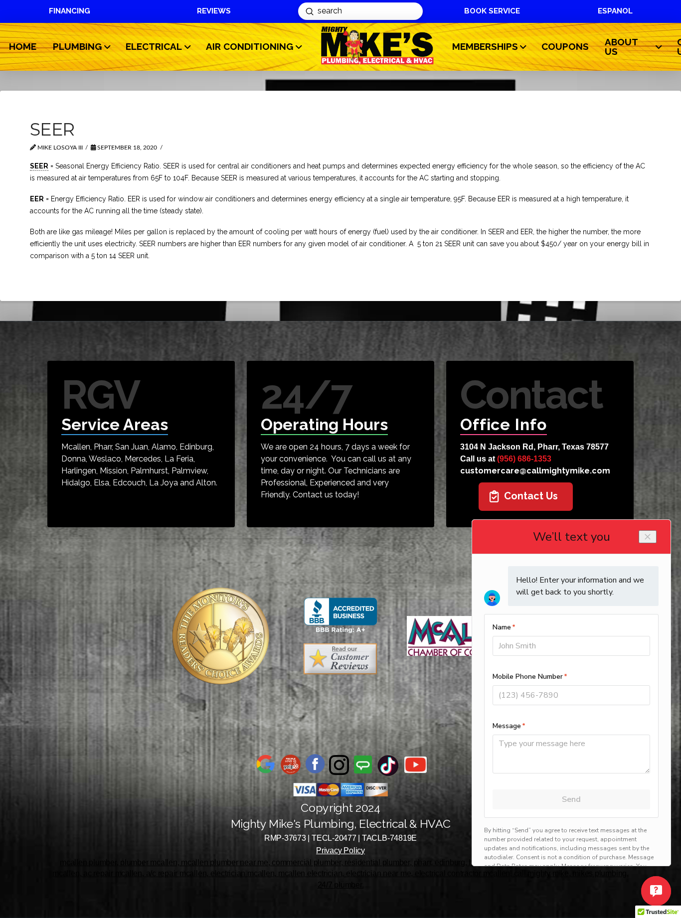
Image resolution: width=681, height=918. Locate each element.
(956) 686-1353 (524, 459)
